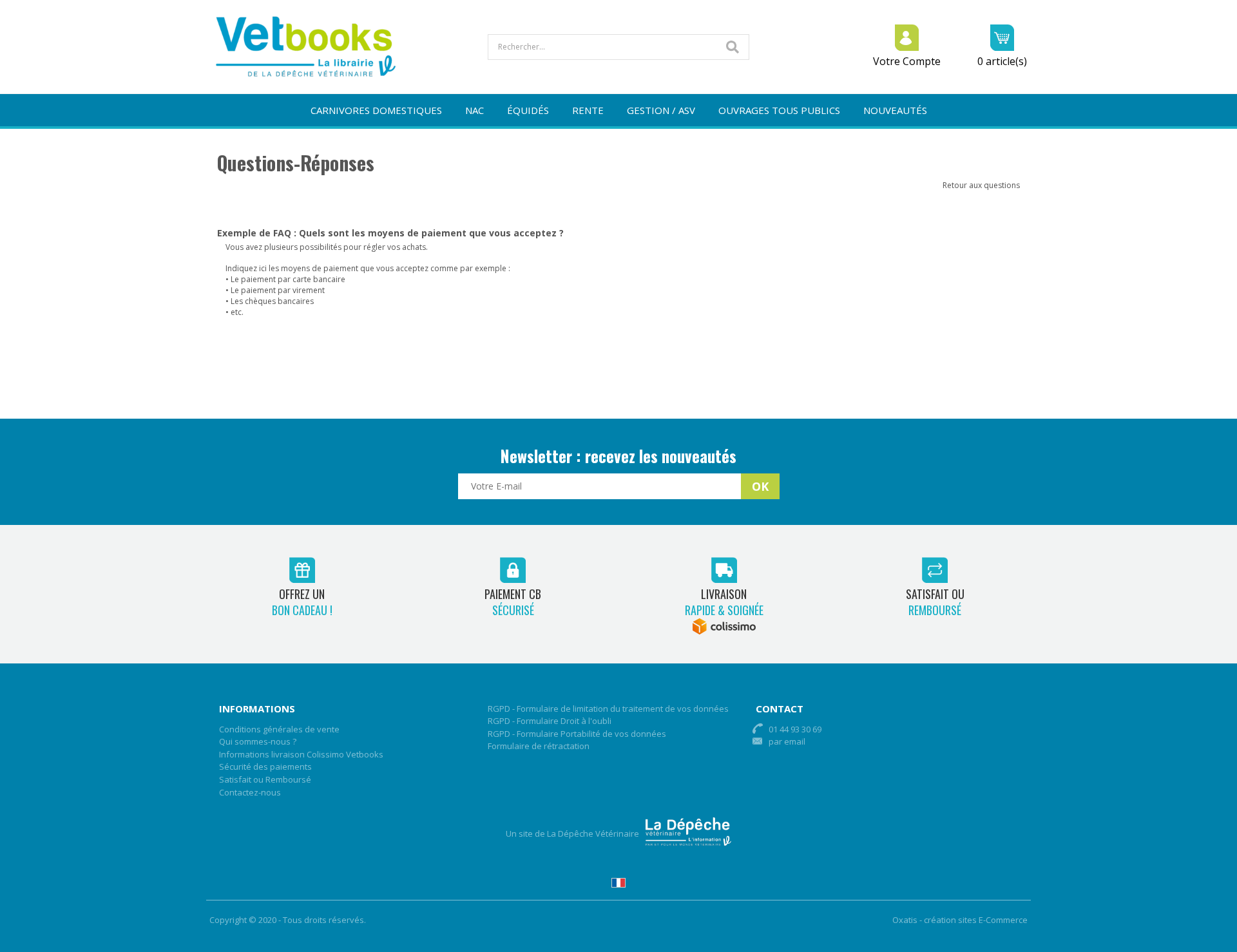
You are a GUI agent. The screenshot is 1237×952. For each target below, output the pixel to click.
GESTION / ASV (661, 110)
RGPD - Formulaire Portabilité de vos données (577, 733)
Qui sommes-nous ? (257, 741)
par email (787, 741)
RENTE (588, 110)
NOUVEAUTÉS (895, 110)
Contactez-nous (250, 792)
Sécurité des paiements (265, 766)
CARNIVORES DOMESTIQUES (376, 110)
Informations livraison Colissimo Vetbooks (301, 754)
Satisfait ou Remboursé (265, 779)
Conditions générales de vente (279, 729)
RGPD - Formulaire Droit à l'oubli (549, 721)
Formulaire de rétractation (539, 746)
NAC (474, 110)
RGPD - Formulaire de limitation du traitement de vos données (608, 708)
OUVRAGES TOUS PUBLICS (779, 110)
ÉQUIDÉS (528, 110)
